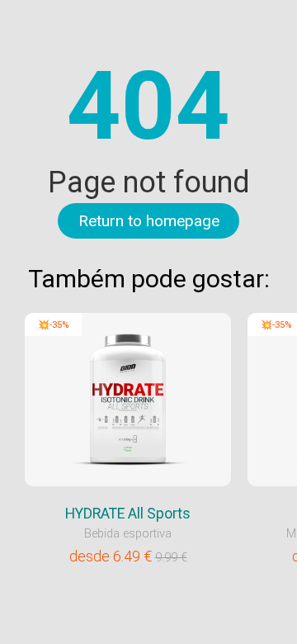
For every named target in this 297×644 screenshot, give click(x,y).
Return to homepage (148, 220)
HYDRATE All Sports (128, 513)
